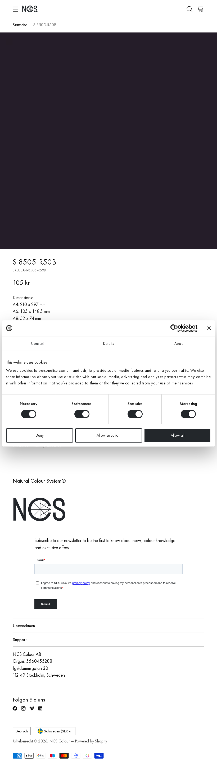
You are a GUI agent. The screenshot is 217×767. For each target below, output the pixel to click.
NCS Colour (59, 741)
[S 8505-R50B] (108, 140)
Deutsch (22, 730)
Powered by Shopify (91, 741)
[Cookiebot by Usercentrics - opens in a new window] (174, 328)
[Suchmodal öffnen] (189, 8)
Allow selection (108, 435)
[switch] (81, 414)
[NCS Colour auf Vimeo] (32, 710)
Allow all (177, 435)
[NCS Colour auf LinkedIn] (41, 710)
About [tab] (179, 343)
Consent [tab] (37, 343)
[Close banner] (209, 328)
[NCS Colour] (30, 9)
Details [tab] (108, 343)
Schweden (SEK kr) (58, 730)
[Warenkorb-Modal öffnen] (200, 8)
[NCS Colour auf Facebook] (15, 710)
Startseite (20, 24)
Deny (40, 435)
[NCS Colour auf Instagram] (24, 710)
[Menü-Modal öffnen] (15, 8)
